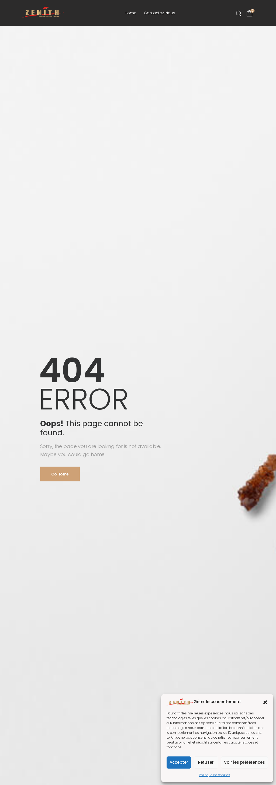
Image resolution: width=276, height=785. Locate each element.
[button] (265, 701)
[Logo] (43, 12)
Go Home (60, 474)
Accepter (179, 762)
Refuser (206, 762)
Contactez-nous (159, 13)
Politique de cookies (214, 775)
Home (130, 13)
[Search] (239, 13)
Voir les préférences (244, 762)
